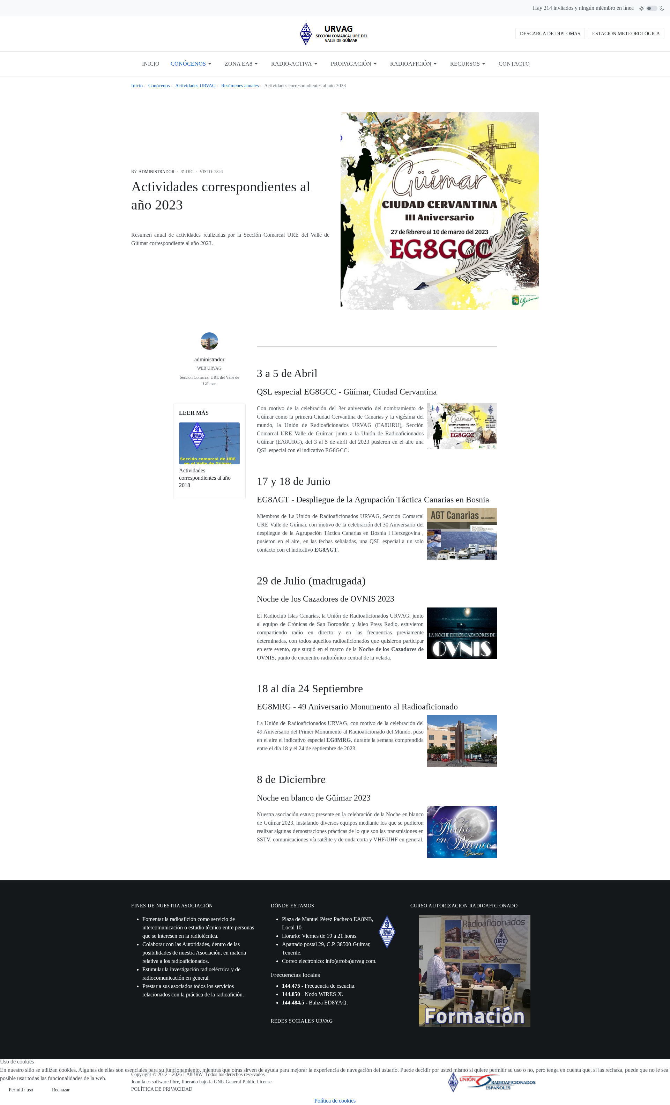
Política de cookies (335, 1101)
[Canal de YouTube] (292, 1033)
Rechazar (61, 1089)
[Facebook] (202, 393)
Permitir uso (21, 1089)
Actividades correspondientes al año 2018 (205, 477)
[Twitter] (209, 393)
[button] (192, 64)
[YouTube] (216, 393)
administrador (209, 359)
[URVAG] (335, 33)
